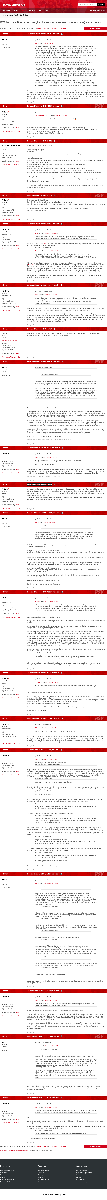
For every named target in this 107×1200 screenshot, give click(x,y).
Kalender (3, 1177)
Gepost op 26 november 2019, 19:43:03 (39, 362)
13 (52, 29)
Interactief (31, 10)
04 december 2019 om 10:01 (51, 883)
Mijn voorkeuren (81, 1179)
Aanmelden (4, 1170)
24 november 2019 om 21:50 (50, 294)
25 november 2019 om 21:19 (52, 371)
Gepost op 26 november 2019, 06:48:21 (39, 329)
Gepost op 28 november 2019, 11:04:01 (39, 484)
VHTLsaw (5, 112)
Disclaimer (41, 1173)
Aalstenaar (37, 43)
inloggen (93, 10)
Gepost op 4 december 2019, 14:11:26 (39, 874)
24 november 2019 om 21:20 (60, 115)
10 (47, 29)
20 (65, 29)
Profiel (46, 10)
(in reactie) (55, 34)
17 (59, 29)
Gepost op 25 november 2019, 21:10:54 (39, 224)
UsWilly (4, 40)
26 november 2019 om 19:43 (50, 457)
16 (57, 29)
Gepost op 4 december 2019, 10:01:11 (39, 750)
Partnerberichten (43, 1179)
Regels (16, 15)
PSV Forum (7, 22)
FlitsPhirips (5, 230)
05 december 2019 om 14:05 (50, 1107)
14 (54, 29)
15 (56, 29)
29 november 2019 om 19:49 (51, 728)
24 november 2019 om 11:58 (51, 233)
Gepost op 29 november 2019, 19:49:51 (39, 673)
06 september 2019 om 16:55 (52, 43)
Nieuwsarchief (5, 1182)
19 (63, 29)
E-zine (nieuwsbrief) (7, 1179)
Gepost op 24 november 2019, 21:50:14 (39, 34)
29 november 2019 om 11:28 (52, 682)
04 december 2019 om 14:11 (50, 1000)
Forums (23, 10)
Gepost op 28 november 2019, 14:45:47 (39, 513)
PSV (6, 42)
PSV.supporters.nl (81, 1175)
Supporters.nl (81, 1166)
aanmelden (101, 10)
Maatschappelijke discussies (35, 22)
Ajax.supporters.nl (81, 1170)
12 (50, 29)
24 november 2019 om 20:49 (51, 251)
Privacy (40, 1175)
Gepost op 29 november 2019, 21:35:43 (39, 718)
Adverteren (41, 1177)
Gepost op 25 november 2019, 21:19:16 (39, 285)
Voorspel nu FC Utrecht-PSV (11, 131)
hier (45, 244)
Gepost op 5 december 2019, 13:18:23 (39, 991)
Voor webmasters (44, 1170)
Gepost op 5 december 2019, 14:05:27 (39, 1036)
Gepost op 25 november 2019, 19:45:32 (39, 141)
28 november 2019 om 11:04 (51, 601)
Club (39, 10)
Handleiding (24, 15)
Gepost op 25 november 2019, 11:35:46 (39, 106)
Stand (2, 1175)
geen (17, 128)
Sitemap (78, 1177)
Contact (40, 1182)
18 (61, 29)
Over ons (42, 1166)
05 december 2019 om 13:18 (51, 1046)
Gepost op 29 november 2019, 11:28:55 (39, 592)
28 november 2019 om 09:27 (52, 522)
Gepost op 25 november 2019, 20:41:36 (39, 195)
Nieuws (15, 10)
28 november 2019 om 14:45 (50, 759)
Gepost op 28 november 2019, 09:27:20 (39, 448)
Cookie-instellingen (82, 1182)
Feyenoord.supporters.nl (84, 1173)
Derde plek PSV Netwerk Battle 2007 (10, 340)
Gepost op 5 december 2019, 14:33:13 (39, 1098)
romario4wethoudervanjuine (41, 115)
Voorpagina (6, 10)
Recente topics (8, 15)
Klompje (4, 333)
